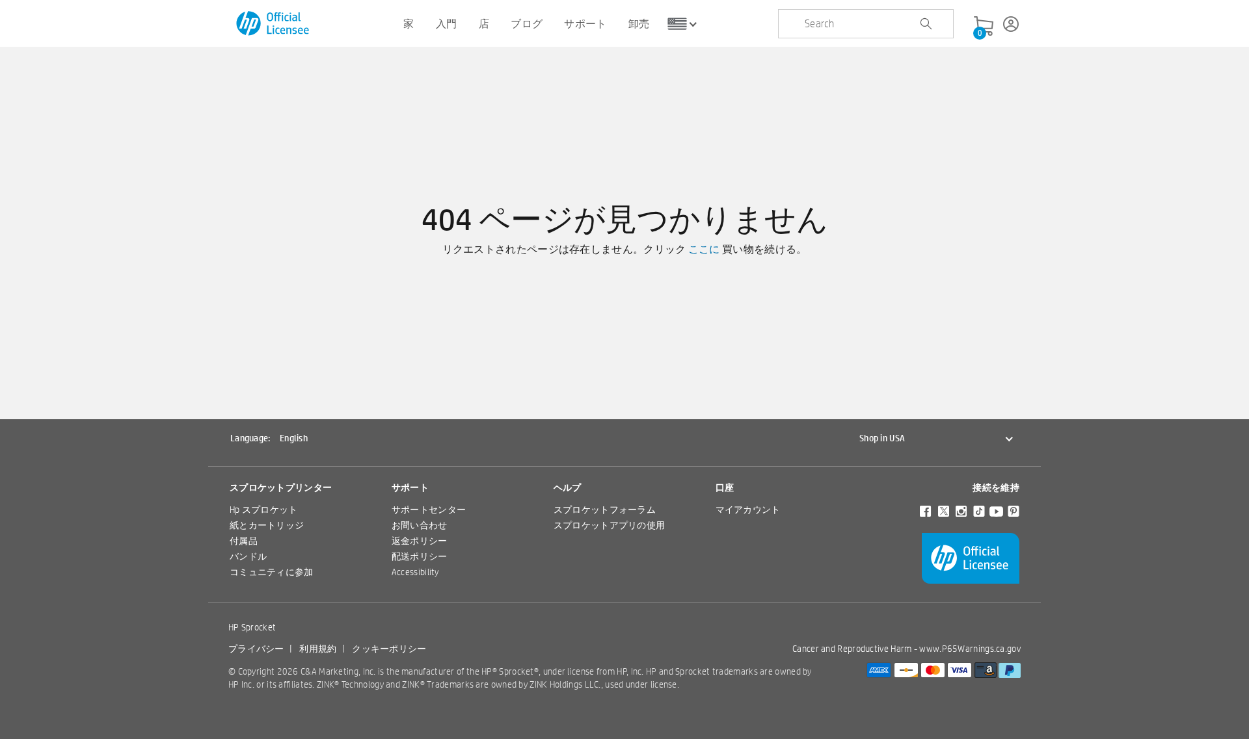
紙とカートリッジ (267, 525)
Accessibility (415, 572)
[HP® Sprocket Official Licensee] (273, 23)
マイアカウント (748, 509)
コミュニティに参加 (272, 572)
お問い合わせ (420, 525)
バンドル (248, 556)
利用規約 (317, 649)
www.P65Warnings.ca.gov (970, 649)
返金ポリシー (420, 541)
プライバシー (256, 649)
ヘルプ (568, 487)
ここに (704, 249)
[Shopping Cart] (983, 26)
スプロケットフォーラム (605, 509)
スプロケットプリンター (281, 487)
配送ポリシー (420, 556)
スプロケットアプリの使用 (609, 525)
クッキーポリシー (389, 649)
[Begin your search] (925, 24)
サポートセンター (429, 509)
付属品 (244, 541)
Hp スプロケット (264, 509)
